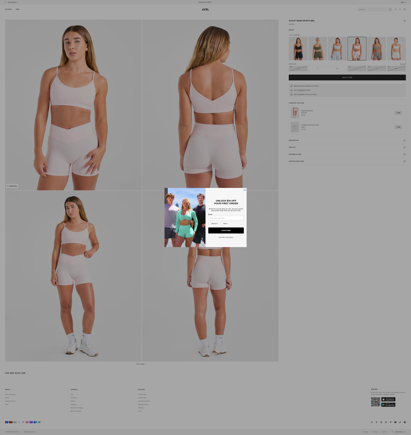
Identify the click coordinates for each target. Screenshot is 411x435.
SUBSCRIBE (226, 230)
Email (210, 214)
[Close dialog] (245, 190)
